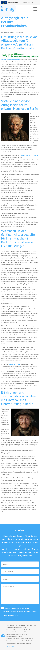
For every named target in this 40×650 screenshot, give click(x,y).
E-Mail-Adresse (8, 571)
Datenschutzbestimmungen (11, 611)
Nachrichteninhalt (8, 586)
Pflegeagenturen (14, 364)
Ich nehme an (10, 646)
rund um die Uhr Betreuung (29, 155)
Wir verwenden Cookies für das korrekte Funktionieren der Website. (21, 626)
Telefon (5, 579)
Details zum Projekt (28, 2)
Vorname (6, 564)
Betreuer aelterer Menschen (10, 59)
